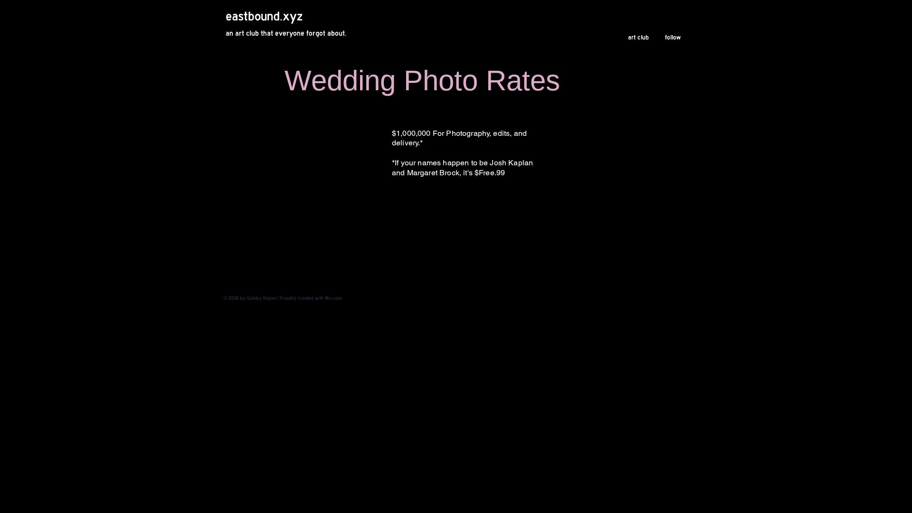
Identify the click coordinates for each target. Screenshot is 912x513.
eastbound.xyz (264, 16)
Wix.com (333, 298)
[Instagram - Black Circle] (679, 297)
